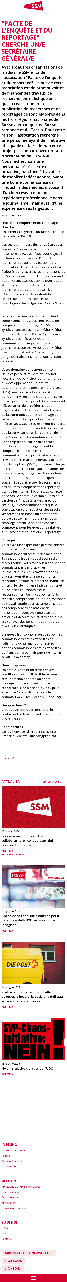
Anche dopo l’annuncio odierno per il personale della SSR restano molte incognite (30, 920)
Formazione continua (14, 1208)
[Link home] (33, 10)
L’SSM (5, 1228)
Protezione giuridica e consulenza (21, 1186)
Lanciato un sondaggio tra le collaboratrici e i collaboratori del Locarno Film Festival (27, 840)
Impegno (9, 1144)
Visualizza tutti (54, 782)
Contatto (7, 1239)
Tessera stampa (11, 1192)
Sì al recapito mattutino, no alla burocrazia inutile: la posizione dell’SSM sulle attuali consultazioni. (32, 996)
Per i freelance (10, 1197)
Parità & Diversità (12, 1161)
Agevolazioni (9, 1202)
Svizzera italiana (13, 854)
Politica (7, 851)
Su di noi (9, 1222)
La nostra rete (10, 1166)
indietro (8, 757)
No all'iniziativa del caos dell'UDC (27, 1068)
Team (5, 1233)
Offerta (9, 1181)
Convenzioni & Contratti (15, 1150)
